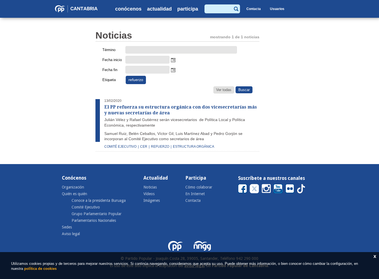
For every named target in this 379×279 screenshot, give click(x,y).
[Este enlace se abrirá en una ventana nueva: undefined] (242, 188)
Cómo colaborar (198, 187)
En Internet (195, 194)
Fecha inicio (112, 60)
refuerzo (160, 147)
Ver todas (223, 90)
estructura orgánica (193, 147)
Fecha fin (109, 70)
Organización (73, 187)
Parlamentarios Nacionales (94, 220)
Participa (187, 9)
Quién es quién (74, 194)
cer (143, 147)
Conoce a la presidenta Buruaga (99, 200)
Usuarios (277, 9)
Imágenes (151, 200)
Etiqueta (109, 80)
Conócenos (128, 9)
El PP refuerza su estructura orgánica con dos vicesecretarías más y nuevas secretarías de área (180, 109)
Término (108, 50)
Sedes (67, 227)
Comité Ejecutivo (86, 207)
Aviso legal (71, 234)
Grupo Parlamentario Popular (97, 214)
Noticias (150, 187)
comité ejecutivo (120, 147)
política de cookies (40, 269)
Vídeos (149, 194)
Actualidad (159, 9)
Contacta (253, 9)
